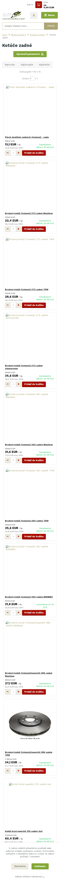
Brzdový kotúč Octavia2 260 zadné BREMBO (29, 597)
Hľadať (51, 25)
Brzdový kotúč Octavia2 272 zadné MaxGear (29, 213)
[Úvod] (13, 15)
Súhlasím (40, 866)
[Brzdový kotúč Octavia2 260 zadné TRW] (30, 493)
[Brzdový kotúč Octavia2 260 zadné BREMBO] (30, 569)
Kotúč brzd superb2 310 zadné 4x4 (23, 831)
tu (43, 876)
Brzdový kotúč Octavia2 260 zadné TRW (26, 521)
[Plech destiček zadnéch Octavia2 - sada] (30, 109)
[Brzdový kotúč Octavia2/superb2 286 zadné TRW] (30, 724)
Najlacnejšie (27, 64)
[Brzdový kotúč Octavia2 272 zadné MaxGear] (30, 186)
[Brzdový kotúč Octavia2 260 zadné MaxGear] (30, 417)
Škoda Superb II (18, 35)
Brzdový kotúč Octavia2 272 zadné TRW (26, 289)
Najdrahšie (44, 64)
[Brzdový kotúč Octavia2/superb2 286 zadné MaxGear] (30, 645)
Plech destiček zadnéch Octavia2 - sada (27, 137)
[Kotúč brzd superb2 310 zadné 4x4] (30, 803)
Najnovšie (10, 64)
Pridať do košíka (34, 152)
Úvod (4, 35)
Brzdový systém (37, 35)
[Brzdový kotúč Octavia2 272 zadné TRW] (30, 262)
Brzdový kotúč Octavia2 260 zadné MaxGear (29, 444)
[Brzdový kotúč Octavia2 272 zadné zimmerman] (30, 338)
